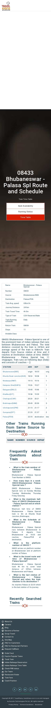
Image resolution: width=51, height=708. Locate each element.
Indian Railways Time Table (15, 665)
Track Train (9, 659)
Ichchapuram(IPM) (10, 408)
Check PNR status (11, 668)
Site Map (8, 640)
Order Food (9, 653)
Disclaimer (38, 704)
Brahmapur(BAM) (10, 403)
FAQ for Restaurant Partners (16, 646)
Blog (6, 628)
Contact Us (9, 637)
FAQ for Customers (12, 643)
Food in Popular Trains (13, 656)
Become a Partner (11, 631)
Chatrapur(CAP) (9, 399)
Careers (7, 625)
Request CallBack (11, 649)
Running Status (25, 211)
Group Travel (9, 634)
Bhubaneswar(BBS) (11, 372)
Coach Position (10, 681)
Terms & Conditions (26, 704)
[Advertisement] (25, 25)
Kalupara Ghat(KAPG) (12, 385)
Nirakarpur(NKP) (9, 381)
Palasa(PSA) (8, 417)
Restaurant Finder (11, 675)
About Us (8, 621)
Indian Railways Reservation (15, 662)
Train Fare (8, 678)
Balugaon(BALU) (9, 390)
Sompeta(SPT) (9, 412)
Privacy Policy (13, 704)
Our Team (8, 672)
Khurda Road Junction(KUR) (14, 376)
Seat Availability (25, 206)
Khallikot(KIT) (8, 394)
